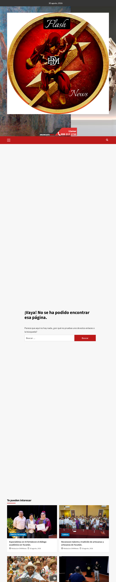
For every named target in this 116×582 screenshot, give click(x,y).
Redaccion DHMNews (19, 548)
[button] (10, 139)
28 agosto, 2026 (87, 548)
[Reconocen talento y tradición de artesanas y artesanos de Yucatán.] (84, 521)
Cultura (65, 534)
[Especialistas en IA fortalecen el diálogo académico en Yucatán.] (32, 521)
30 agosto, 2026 (35, 548)
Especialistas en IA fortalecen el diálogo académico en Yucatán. (27, 543)
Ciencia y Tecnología (17, 534)
